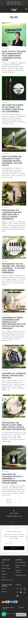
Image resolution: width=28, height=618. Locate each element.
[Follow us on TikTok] (24, 592)
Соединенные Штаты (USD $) (8, 608)
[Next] (19, 501)
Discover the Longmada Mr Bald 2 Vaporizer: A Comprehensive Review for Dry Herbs (14, 478)
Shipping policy (21, 575)
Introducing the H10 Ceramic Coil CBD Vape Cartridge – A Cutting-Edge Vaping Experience (13, 268)
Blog (3, 571)
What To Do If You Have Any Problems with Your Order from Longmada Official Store (14, 55)
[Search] (5, 9)
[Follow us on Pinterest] (17, 592)
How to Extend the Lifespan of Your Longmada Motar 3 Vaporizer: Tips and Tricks (12, 161)
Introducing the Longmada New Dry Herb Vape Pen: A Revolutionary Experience (12, 214)
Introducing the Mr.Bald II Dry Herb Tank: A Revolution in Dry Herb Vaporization (13, 426)
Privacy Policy (20, 562)
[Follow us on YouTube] (21, 592)
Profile (4, 591)
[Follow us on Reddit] (17, 596)
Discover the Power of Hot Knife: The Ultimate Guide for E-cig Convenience (13, 108)
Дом (3, 562)
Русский (21, 607)
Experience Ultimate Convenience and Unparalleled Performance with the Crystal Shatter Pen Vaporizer (14, 323)
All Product (6, 565)
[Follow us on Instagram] (24, 589)
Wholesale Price (7, 580)
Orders (4, 588)
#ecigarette (5, 48)
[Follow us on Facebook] (17, 589)
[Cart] (25, 9)
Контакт (4, 574)
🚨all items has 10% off (14, 3)
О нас (3, 577)
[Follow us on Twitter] (21, 589)
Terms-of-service (19, 571)
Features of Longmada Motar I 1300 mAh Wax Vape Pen (14, 375)
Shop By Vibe (6, 568)
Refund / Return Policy (21, 566)
